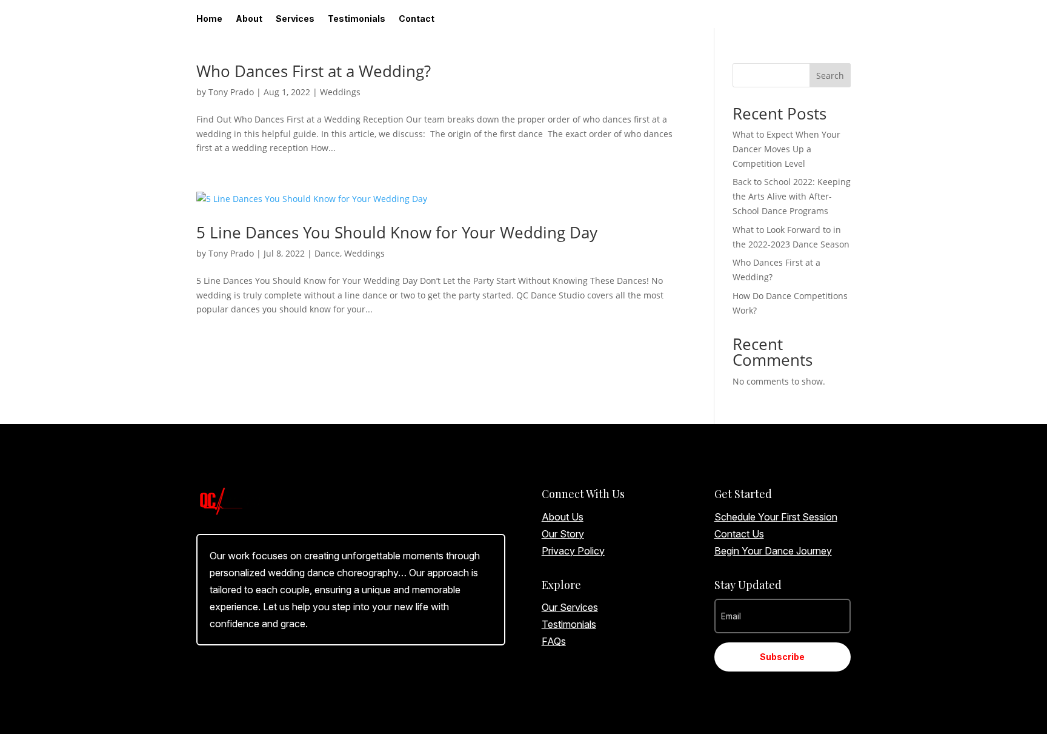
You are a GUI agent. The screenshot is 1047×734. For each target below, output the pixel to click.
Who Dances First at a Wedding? (313, 71)
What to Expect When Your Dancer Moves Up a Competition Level (786, 149)
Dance (327, 253)
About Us (562, 517)
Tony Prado (231, 92)
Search (830, 75)
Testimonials (356, 19)
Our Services (570, 607)
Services (295, 19)
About (249, 19)
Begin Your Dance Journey (773, 551)
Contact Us (739, 534)
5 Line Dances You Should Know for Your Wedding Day (396, 232)
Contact (416, 19)
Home (209, 19)
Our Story (563, 534)
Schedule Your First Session (775, 517)
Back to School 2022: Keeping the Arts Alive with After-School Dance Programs (792, 196)
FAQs (554, 641)
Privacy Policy (573, 551)
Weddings (340, 92)
